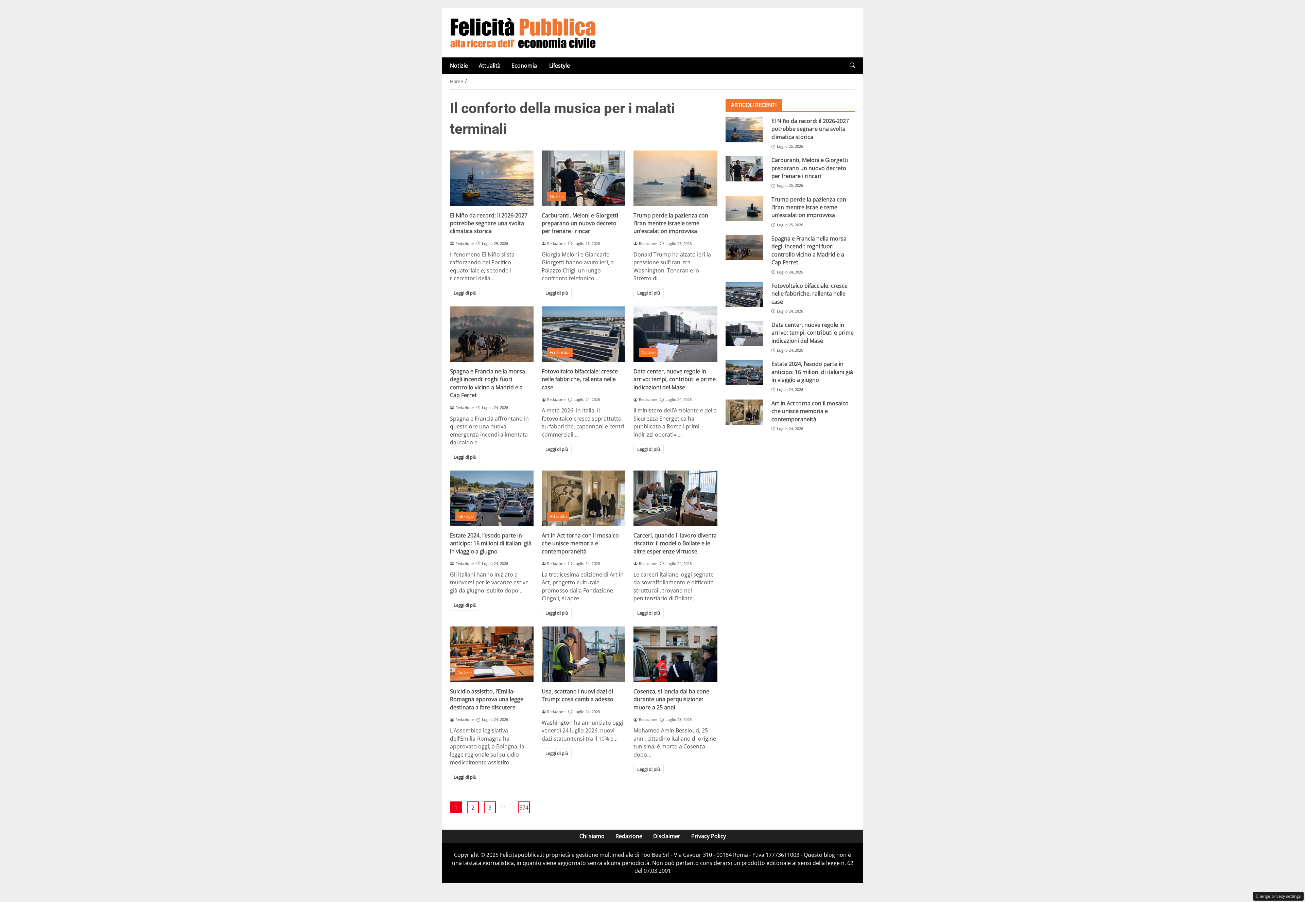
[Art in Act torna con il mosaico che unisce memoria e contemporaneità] (583, 498)
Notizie (459, 65)
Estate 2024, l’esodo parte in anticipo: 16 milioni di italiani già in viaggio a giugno (491, 543)
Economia (524, 65)
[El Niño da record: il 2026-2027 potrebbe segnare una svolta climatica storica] (492, 178)
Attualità (490, 65)
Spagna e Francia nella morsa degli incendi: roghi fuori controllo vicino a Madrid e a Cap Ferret (487, 383)
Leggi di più (465, 293)
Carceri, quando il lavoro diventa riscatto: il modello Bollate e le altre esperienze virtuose (675, 543)
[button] (852, 65)
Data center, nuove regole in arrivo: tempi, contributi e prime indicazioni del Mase (674, 379)
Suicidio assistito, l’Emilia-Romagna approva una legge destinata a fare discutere (486, 699)
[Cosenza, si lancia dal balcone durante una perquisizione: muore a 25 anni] (675, 654)
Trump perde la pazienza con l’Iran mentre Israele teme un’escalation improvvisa (670, 223)
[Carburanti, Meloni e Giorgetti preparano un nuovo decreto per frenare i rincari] (583, 178)
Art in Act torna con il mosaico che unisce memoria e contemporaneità (580, 543)
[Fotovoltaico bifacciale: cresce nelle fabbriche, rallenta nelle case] (583, 334)
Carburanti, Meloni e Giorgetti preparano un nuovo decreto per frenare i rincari (580, 223)
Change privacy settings (1278, 896)
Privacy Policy (708, 836)
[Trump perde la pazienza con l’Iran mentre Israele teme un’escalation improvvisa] (675, 178)
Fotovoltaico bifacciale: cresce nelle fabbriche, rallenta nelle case (580, 379)
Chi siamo (592, 836)
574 (523, 807)
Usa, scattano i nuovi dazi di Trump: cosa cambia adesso (577, 695)
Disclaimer (666, 836)
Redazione (628, 836)
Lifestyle (559, 65)
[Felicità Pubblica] (523, 32)
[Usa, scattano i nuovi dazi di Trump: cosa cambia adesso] (583, 654)
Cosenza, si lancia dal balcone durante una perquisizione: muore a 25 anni (671, 699)
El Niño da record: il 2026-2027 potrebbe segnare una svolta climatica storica (488, 223)
